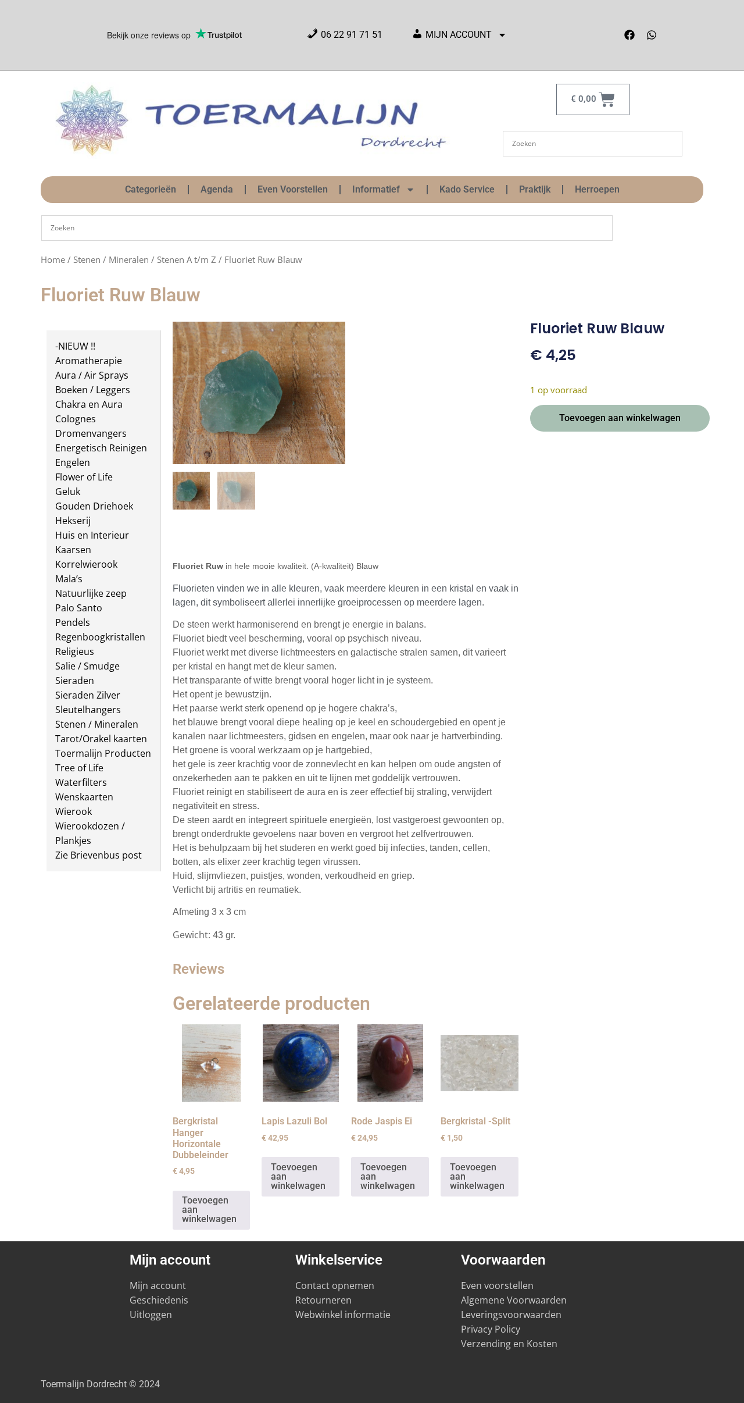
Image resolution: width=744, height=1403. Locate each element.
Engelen (72, 462)
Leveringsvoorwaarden (511, 1314)
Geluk (67, 491)
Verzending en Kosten (509, 1343)
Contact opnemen (334, 1285)
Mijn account (158, 1285)
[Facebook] (629, 35)
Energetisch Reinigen (101, 447)
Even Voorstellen (292, 189)
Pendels (72, 622)
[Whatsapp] (651, 35)
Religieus (74, 651)
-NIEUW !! (75, 346)
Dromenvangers (91, 433)
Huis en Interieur (92, 535)
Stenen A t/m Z (186, 259)
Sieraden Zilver (87, 695)
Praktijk (534, 189)
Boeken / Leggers (92, 389)
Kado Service (467, 189)
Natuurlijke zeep (91, 593)
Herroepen (597, 189)
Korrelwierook (86, 564)
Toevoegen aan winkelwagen (620, 417)
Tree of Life (79, 767)
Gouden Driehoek (94, 506)
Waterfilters (81, 782)
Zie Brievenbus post (98, 855)
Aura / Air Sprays (91, 375)
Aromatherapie (88, 360)
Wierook (73, 811)
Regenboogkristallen (100, 637)
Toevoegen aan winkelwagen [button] (209, 1209)
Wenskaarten (84, 796)
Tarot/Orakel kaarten (101, 738)
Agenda (217, 189)
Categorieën (150, 189)
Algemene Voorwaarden (514, 1300)
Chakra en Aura (89, 404)
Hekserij (73, 520)
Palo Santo (78, 607)
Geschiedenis (160, 1300)
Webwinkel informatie (343, 1314)
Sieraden (74, 680)
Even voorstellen (497, 1285)
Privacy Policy (490, 1329)
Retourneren (323, 1300)
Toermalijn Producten (103, 753)
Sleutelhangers (88, 709)
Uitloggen (151, 1314)
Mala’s (69, 578)
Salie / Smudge (87, 666)
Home (53, 259)
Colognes (75, 418)
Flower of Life (84, 477)
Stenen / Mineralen (111, 259)
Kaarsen (73, 549)
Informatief (376, 189)
